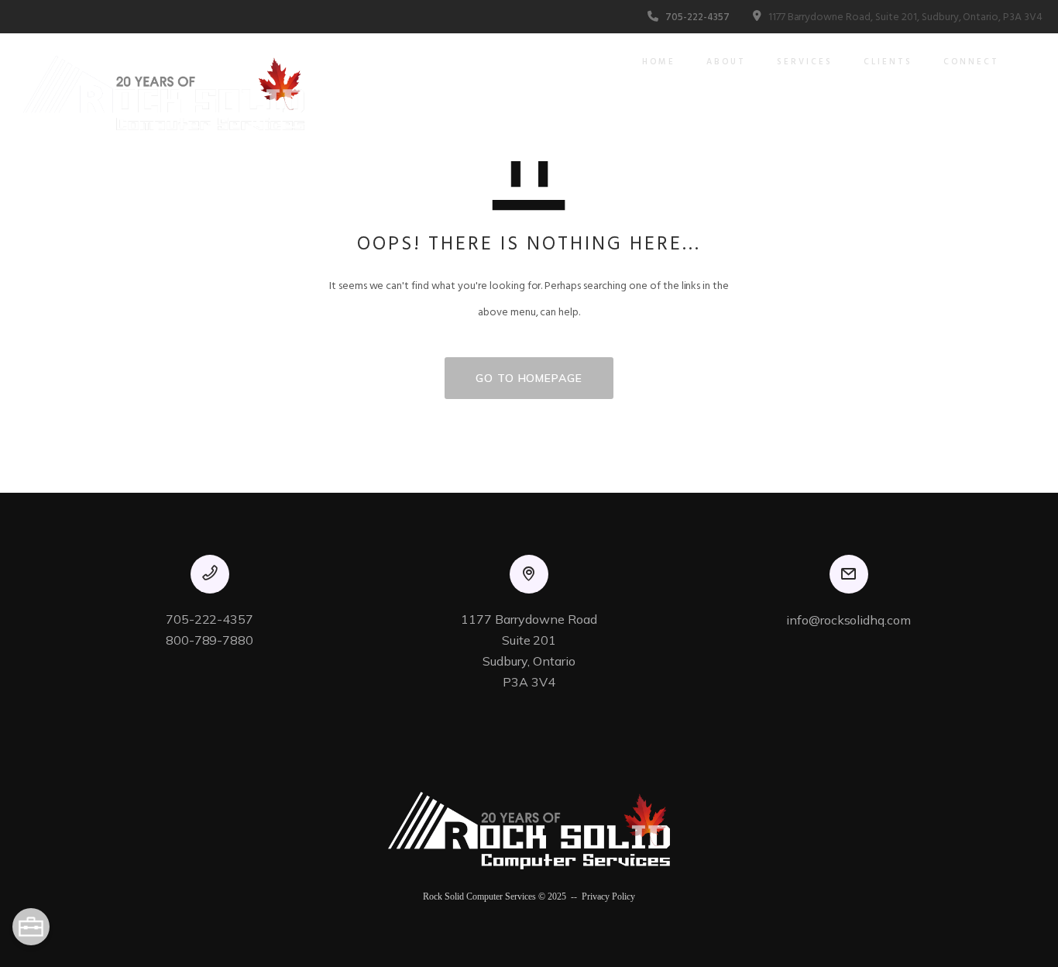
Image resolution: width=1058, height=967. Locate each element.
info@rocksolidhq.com (848, 620)
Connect (971, 62)
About (726, 62)
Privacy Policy (608, 896)
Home (658, 62)
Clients (888, 62)
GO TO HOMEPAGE (529, 378)
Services (805, 62)
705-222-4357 (697, 17)
